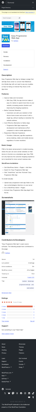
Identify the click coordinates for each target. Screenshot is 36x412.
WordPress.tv (7, 367)
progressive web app (24, 284)
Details (5, 52)
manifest (24, 281)
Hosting (4, 350)
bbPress (5, 378)
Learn (3, 358)
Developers (5, 364)
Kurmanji (8, 389)
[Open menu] (33, 2)
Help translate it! (29, 12)
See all (32, 321)
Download (6, 45)
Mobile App (31, 281)
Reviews (6, 56)
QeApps (15, 41)
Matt (4, 376)
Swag (21, 367)
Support (5, 69)
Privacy (4, 353)
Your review (5, 321)
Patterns (21, 353)
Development (7, 65)
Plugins (21, 350)
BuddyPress (6, 381)
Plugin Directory (6, 7)
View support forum (8, 334)
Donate (22, 364)
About (3, 344)
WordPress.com (7, 373)
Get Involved (23, 358)
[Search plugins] (19, 18)
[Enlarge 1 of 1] (32, 202)
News (3, 347)
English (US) (31, 277)
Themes (21, 347)
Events (21, 361)
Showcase (22, 344)
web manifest (30, 288)
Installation (6, 61)
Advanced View (6, 293)
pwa (33, 284)
